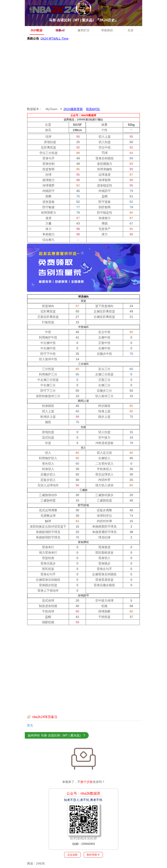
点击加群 (72, 854)
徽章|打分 (84, 30)
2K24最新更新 (73, 109)
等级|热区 (107, 30)
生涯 (130, 30)
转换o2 (60, 30)
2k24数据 (36, 30)
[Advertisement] (83, 73)
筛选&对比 (93, 109)
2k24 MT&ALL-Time (54, 38)
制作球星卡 (93, 854)
